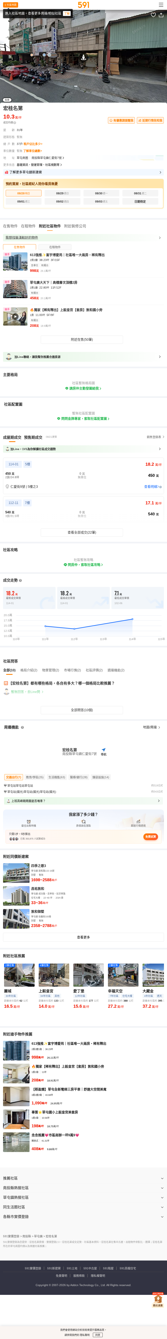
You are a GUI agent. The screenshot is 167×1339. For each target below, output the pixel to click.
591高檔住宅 (128, 1268)
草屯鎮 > (39, 1236)
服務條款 (79, 1275)
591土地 (72, 1268)
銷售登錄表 (154, 437)
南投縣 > (27, 1236)
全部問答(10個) (82, 710)
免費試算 (150, 836)
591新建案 (54, 1268)
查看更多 (83, 937)
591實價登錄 (33, 1268)
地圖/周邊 (150, 727)
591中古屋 (90, 1268)
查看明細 (150, 486)
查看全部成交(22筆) (82, 532)
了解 (67, 13)
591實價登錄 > (12, 1236)
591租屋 (108, 1268)
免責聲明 (61, 1275)
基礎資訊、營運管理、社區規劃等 (38, 164)
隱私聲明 (84, 1335)
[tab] (19, 247)
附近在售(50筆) (82, 339)
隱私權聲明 (98, 1275)
